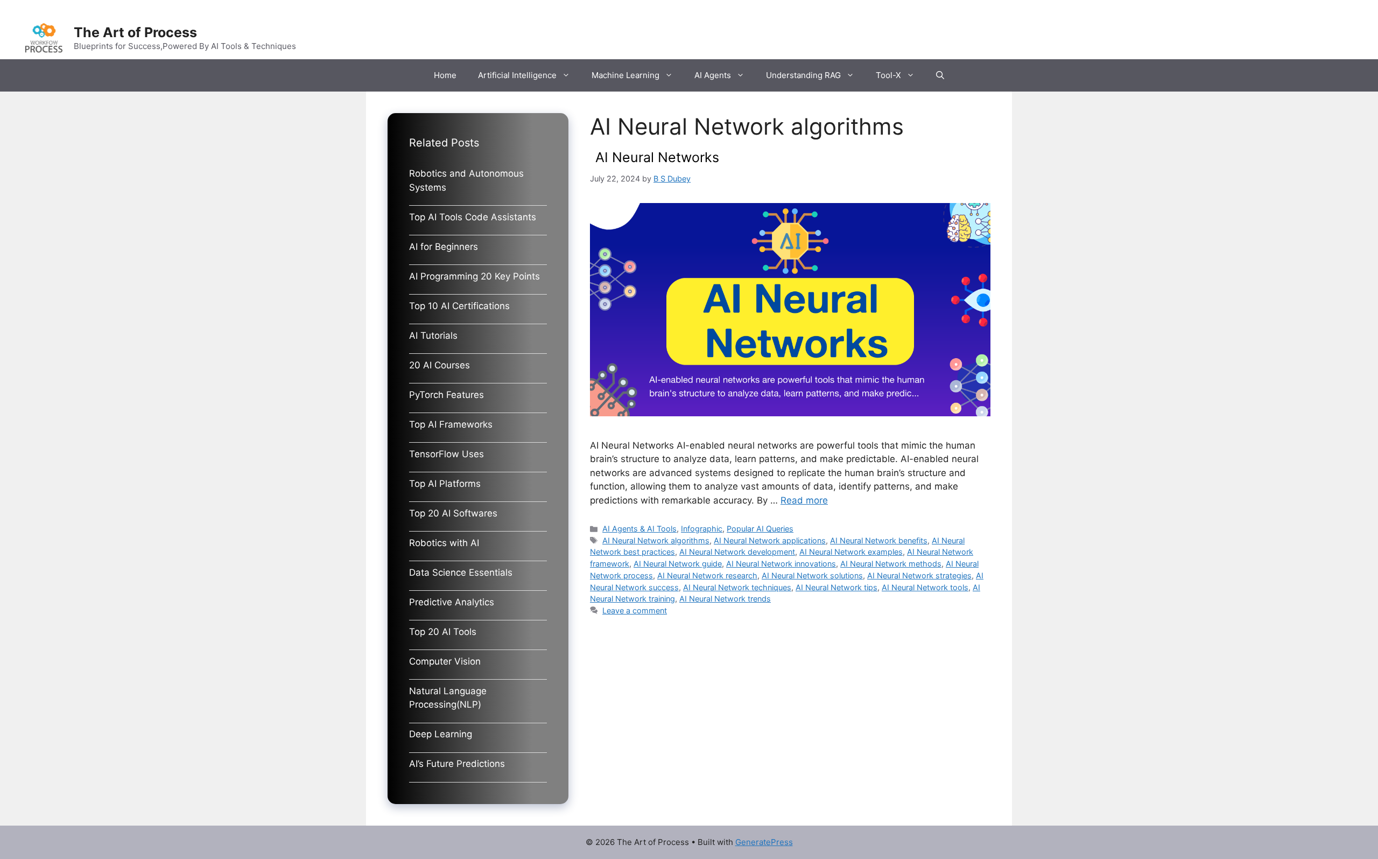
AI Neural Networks (657, 157)
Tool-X (888, 75)
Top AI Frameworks (451, 424)
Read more (804, 500)
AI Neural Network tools (925, 587)
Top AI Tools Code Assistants (472, 217)
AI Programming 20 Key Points (474, 276)
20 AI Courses (439, 365)
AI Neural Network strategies (919, 575)
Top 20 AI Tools (442, 631)
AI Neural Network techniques (737, 587)
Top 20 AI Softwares (453, 513)
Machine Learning (625, 75)
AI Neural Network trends (725, 598)
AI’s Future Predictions (457, 763)
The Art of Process (135, 32)
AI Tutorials (433, 335)
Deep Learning (440, 734)
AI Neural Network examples (851, 551)
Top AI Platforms (445, 483)
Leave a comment (634, 610)
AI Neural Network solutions (812, 575)
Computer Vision (445, 661)
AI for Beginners (443, 246)
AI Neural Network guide (678, 563)
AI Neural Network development (737, 551)
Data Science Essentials (460, 572)
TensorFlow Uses (446, 454)
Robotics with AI (444, 542)
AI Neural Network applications (770, 540)
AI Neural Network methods (890, 563)
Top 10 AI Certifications (459, 306)
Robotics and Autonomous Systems (466, 180)
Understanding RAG (803, 75)
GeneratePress (764, 842)
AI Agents (712, 75)
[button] (940, 75)
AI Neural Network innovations (781, 563)
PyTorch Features (446, 394)
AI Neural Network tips (836, 587)
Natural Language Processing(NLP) (448, 698)
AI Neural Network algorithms (655, 540)
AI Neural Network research (707, 575)
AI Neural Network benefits (878, 540)
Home (445, 75)
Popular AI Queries (760, 528)
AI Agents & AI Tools (639, 528)
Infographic (701, 528)
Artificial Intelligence (517, 75)
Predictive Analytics (451, 602)
